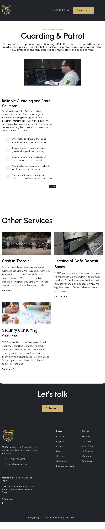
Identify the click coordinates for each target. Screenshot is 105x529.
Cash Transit (88, 446)
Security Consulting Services (19, 333)
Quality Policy (62, 461)
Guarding (86, 436)
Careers (60, 456)
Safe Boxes (87, 451)
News (58, 451)
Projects (60, 441)
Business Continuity (65, 466)
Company (60, 436)
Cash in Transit (15, 261)
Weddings (87, 461)
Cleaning (86, 456)
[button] (100, 10)
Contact (60, 446)
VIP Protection (88, 441)
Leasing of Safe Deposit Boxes (76, 264)
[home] (8, 10)
